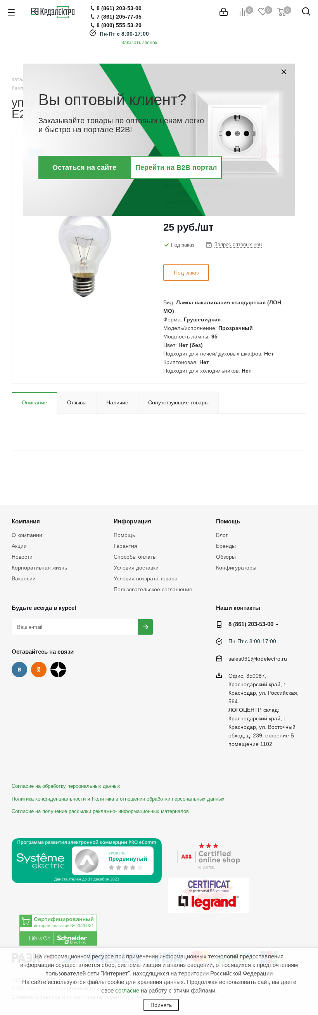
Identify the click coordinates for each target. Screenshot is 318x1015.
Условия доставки (136, 567)
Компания (26, 521)
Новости (22, 557)
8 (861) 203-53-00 (250, 624)
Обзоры (226, 557)
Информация (132, 521)
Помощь (124, 535)
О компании (27, 535)
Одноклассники (39, 669)
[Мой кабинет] (223, 12)
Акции (19, 546)
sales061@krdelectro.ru (257, 659)
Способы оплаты (135, 557)
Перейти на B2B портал (176, 167)
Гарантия (125, 546)
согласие (127, 990)
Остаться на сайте (84, 167)
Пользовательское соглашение (153, 589)
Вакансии (24, 578)
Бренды (226, 546)
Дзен (58, 669)
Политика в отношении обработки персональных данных (158, 799)
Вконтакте (19, 669)
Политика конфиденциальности (49, 799)
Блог (222, 535)
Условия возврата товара (146, 578)
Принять (161, 1005)
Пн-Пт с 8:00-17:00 (124, 34)
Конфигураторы (236, 567)
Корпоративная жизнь (39, 567)
